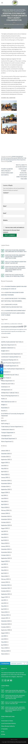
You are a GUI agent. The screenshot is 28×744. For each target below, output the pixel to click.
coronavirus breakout (9, 327)
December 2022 (5, 549)
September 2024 (5, 489)
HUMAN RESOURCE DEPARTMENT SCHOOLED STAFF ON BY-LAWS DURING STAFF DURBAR (13, 313)
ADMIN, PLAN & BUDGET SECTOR (10, 9)
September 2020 (5, 630)
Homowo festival (8, 331)
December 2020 (5, 621)
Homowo (2, 331)
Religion (3, 404)
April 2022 (4, 573)
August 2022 (4, 561)
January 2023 (4, 546)
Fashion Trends (5, 377)
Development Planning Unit (11, 158)
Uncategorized (5, 435)
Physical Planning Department (9, 395)
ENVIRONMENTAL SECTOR (9, 374)
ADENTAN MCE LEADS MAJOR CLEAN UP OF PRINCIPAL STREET (14, 275)
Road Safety (4, 407)
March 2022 (4, 576)
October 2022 (5, 555)
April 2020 (4, 645)
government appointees (19, 329)
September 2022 (5, 558)
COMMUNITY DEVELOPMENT (10, 357)
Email (5, 213)
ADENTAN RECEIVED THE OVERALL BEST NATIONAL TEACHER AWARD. (13, 300)
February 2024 (5, 510)
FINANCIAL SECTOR (7, 383)
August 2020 (4, 633)
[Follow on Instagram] (5, 680)
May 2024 (4, 501)
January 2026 (4, 450)
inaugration (13, 331)
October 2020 (5, 627)
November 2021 (5, 588)
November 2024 (5, 483)
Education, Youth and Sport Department (11, 368)
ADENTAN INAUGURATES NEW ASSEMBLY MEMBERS (12, 294)
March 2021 (4, 612)
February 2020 (5, 651)
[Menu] (2, 3)
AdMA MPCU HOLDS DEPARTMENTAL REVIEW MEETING (11, 306)
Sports (3, 420)
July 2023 (3, 531)
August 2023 (4, 528)
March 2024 (4, 507)
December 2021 (5, 585)
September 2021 (5, 594)
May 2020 (4, 642)
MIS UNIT (22, 24)
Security (3, 410)
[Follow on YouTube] (11, 680)
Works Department (19, 11)
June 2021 (4, 603)
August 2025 (4, 462)
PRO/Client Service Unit (7, 401)
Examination (11, 329)
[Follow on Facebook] (2, 680)
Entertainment (5, 371)
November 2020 (5, 624)
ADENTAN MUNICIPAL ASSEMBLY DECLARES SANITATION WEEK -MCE (15, 250)
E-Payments (4, 729)
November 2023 (5, 519)
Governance (4, 386)
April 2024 (4, 504)
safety (24, 331)
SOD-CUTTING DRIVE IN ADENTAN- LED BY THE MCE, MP (15, 262)
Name (5, 206)
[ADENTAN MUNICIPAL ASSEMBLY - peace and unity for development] (15, 2)
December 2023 (5, 516)
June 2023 (4, 534)
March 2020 (4, 648)
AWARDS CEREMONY (7, 348)
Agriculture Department (7, 345)
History (25, 329)
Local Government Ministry (8, 723)
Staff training (4, 423)
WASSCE (9, 333)
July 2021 (3, 600)
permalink (9, 161)
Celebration (20, 323)
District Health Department (8, 365)
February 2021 (5, 615)
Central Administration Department (10, 353)
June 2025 (4, 465)
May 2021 (4, 606)
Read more (20, 676)
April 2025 (4, 471)
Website (5, 220)
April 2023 (4, 540)
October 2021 (5, 591)
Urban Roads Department (11, 159)
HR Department (5, 389)
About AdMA (14, 739)
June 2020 (4, 639)
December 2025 (5, 453)
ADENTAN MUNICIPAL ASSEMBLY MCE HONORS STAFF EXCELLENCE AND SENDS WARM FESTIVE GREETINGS (15, 269)
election (7, 329)
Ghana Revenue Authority (8, 726)
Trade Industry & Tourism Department (11, 426)
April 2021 (4, 609)
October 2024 (5, 486)
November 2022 (5, 552)
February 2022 (5, 579)
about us (2, 323)
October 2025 (5, 456)
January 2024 (4, 513)
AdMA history (7, 323)
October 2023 (5, 522)
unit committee (4, 333)
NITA (2, 731)
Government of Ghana (7, 720)
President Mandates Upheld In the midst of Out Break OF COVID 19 (14, 288)
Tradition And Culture (7, 429)
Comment (6, 192)
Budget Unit (4, 350)
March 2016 (4, 654)
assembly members (14, 323)
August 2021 (4, 597)
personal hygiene (19, 331)
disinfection (3, 329)
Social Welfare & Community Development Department (12, 414)
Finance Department (6, 380)
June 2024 (4, 498)
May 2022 (4, 570)
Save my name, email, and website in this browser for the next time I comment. (13, 230)
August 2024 (4, 492)
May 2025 (4, 468)
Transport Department (7, 432)
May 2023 (4, 537)
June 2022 (4, 567)
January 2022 (4, 582)
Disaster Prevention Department (10, 362)
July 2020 (3, 636)
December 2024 (5, 480)
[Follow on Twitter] (8, 680)
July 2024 (3, 495)
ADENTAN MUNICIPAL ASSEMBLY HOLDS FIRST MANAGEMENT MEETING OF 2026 (15, 256)
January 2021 (4, 618)
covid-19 (22, 326)
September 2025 (5, 459)
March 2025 (4, 474)
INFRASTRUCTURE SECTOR (16, 10)
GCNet (3, 734)
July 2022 (3, 564)
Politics (3, 398)
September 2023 (5, 525)
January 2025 (4, 477)
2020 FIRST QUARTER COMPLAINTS (16, 663)
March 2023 (4, 543)
